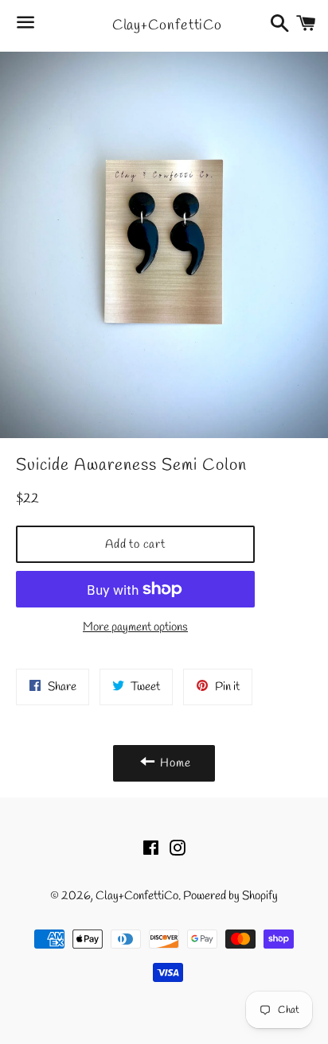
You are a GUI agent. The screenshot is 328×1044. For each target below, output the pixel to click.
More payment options (135, 627)
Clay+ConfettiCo (164, 25)
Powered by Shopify (230, 896)
